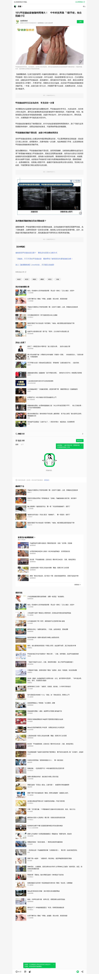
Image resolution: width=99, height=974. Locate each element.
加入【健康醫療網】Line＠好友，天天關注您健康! (34, 265)
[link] (25, 972)
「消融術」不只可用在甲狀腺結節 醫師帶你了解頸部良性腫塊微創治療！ (44, 259)
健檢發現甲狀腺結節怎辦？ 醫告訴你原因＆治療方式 (36, 253)
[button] (19, 972)
